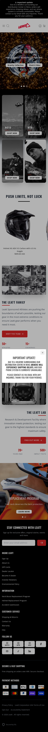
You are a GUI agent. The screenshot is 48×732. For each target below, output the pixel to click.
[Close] (42, 352)
